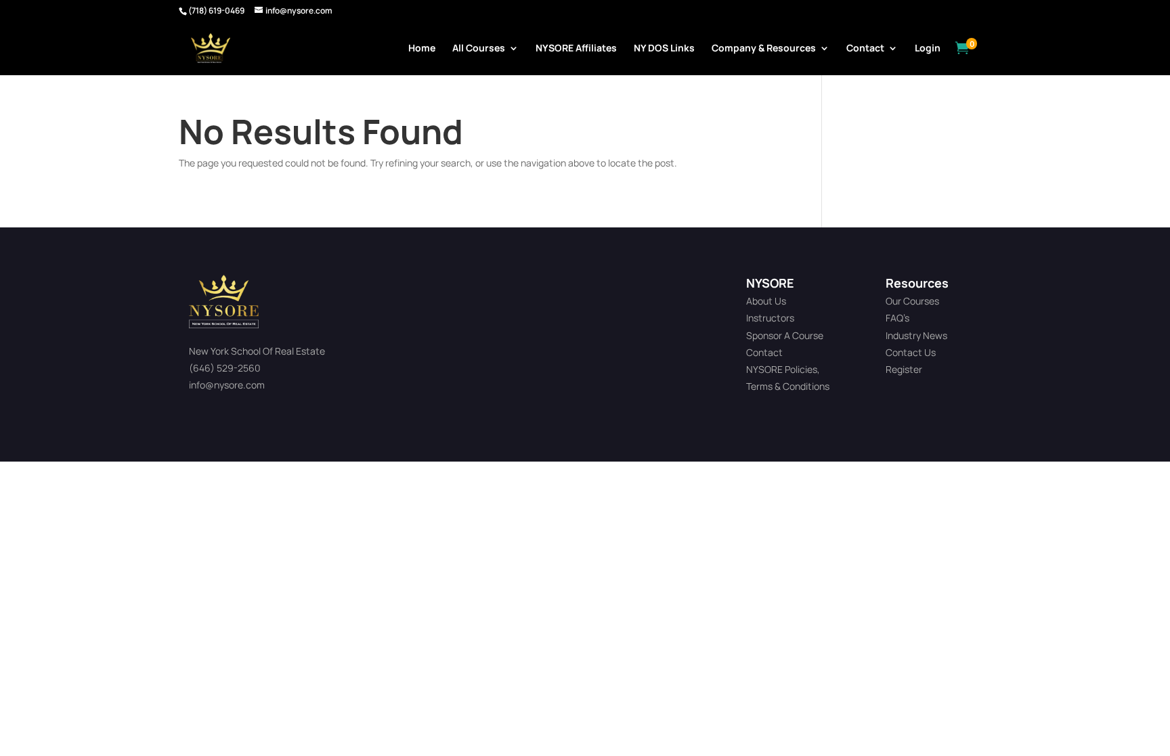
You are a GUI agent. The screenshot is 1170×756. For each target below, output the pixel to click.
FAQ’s (897, 317)
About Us (766, 300)
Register (904, 369)
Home (421, 48)
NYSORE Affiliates (576, 48)
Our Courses (912, 300)
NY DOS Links (664, 48)
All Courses (478, 48)
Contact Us (911, 352)
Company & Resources (764, 48)
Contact (865, 48)
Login (927, 48)
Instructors (770, 317)
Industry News (916, 335)
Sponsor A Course (784, 335)
